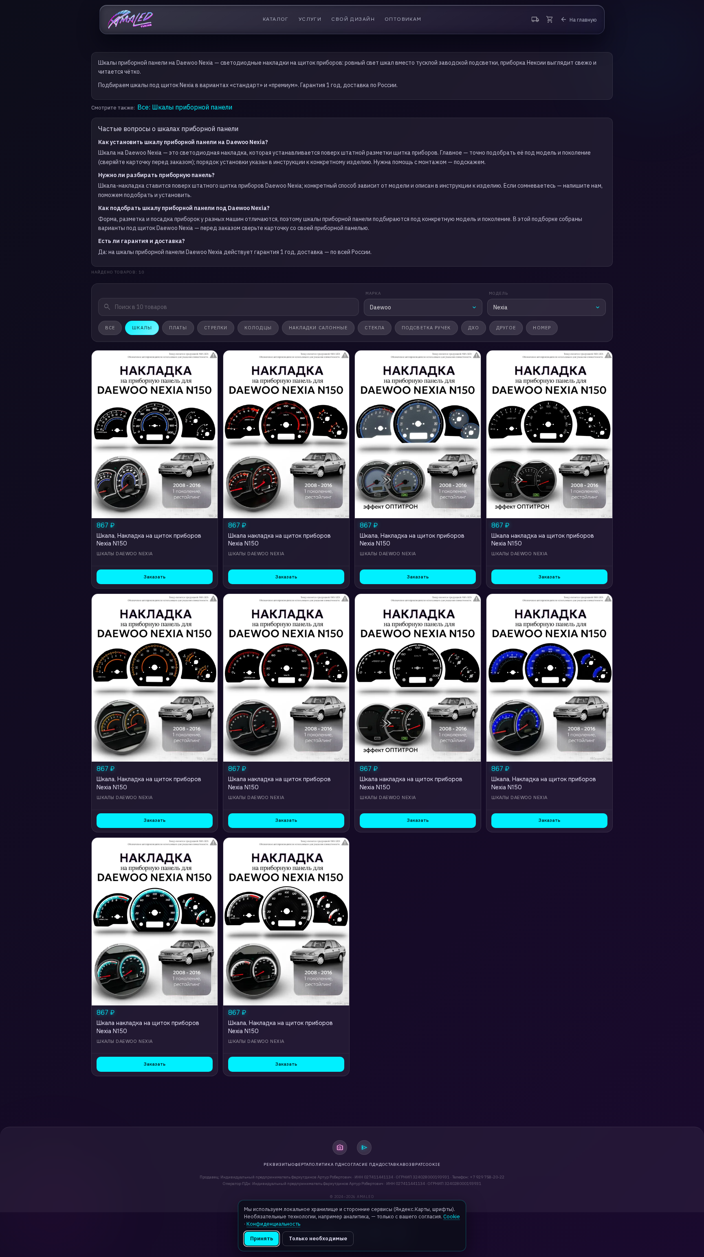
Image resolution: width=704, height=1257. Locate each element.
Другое (506, 328)
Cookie (431, 1164)
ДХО (473, 328)
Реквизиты (278, 1164)
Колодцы (258, 328)
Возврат (413, 1164)
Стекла (375, 328)
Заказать (154, 577)
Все (110, 328)
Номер (542, 328)
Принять (261, 1238)
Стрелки (215, 328)
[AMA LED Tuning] (130, 19)
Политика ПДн (327, 1164)
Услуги (310, 19)
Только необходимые (318, 1238)
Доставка (391, 1164)
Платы (178, 328)
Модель (498, 293)
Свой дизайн (353, 19)
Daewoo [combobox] (380, 307)
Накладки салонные (318, 328)
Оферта (300, 1164)
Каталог (276, 19)
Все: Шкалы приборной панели (184, 107)
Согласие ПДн (362, 1164)
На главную (578, 19)
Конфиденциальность (273, 1223)
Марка (373, 293)
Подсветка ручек (426, 328)
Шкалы (142, 328)
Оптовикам (403, 19)
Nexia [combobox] (500, 307)
